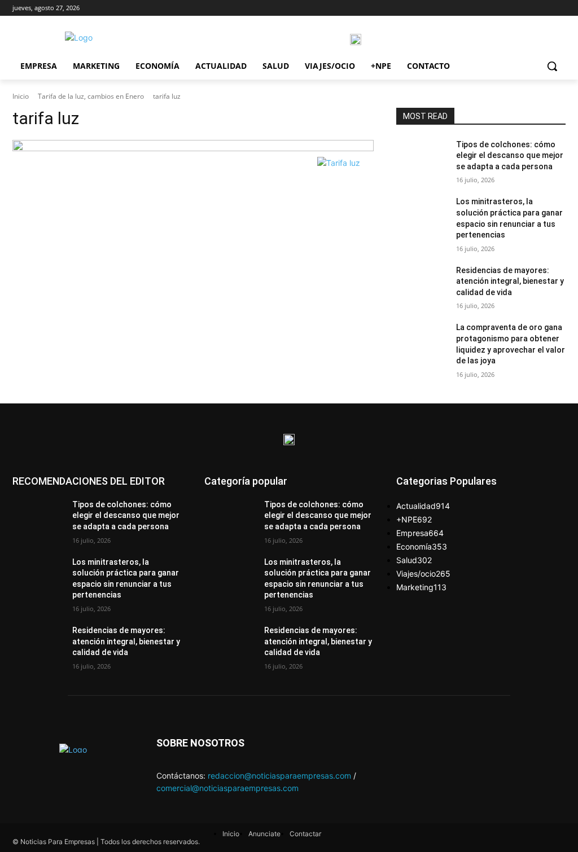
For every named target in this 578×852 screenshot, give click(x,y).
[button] (552, 66)
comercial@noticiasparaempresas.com (227, 788)
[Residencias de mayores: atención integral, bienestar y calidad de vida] (421, 283)
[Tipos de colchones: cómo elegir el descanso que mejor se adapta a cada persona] (421, 157)
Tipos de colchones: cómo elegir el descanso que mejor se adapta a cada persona (509, 155)
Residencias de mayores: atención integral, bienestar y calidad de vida (510, 281)
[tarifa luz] (193, 145)
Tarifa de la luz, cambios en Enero (91, 96)
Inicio (20, 96)
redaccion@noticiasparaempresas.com (279, 775)
